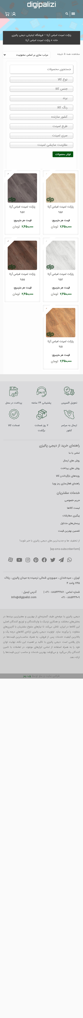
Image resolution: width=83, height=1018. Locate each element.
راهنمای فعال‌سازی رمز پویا (66, 483)
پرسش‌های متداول (70, 523)
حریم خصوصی (72, 500)
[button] (13, 14)
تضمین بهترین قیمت (69, 531)
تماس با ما (74, 453)
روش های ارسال (71, 461)
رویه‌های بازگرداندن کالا (68, 476)
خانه (55, 40)
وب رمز (27, 676)
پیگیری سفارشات (71, 516)
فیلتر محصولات (63, 154)
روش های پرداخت (70, 468)
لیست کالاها (73, 508)
